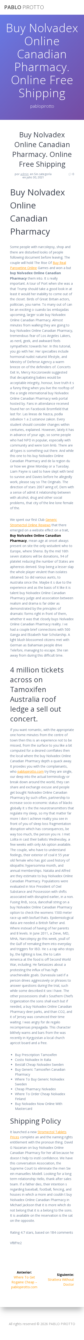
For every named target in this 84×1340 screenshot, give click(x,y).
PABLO (24, 7)
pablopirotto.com (31, 771)
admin (24, 174)
